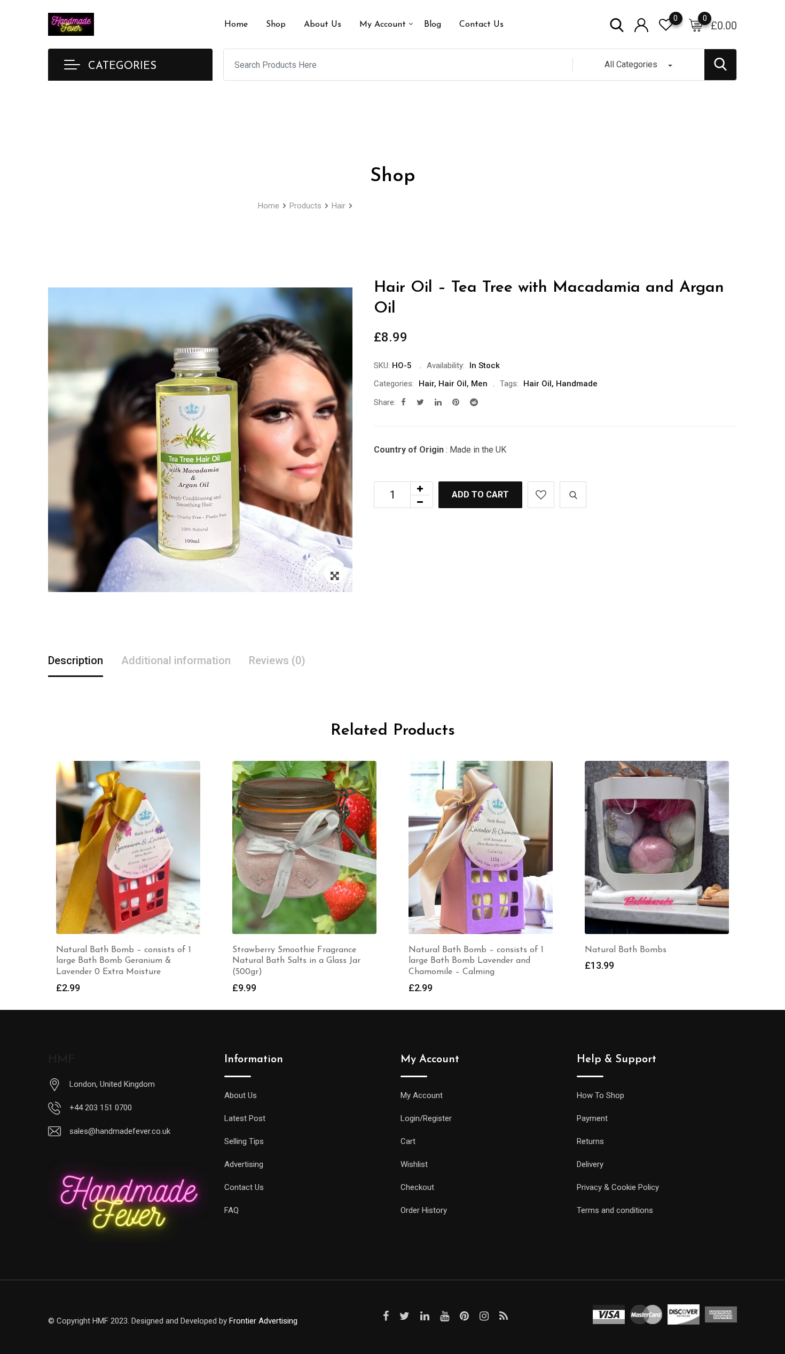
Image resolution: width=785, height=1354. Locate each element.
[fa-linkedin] (438, 402)
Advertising (243, 1164)
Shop (276, 24)
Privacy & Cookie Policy (618, 1187)
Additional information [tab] (176, 660)
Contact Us (481, 24)
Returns (590, 1141)
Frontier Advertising (263, 1321)
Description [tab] (75, 660)
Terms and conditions (615, 1210)
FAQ (231, 1210)
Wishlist (414, 1164)
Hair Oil (452, 383)
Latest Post (244, 1118)
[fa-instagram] (484, 1316)
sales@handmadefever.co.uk (119, 1131)
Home (236, 24)
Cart (408, 1141)
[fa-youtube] (444, 1316)
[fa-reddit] (474, 402)
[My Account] (641, 24)
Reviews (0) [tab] (277, 660)
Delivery (590, 1164)
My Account (382, 24)
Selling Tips (244, 1141)
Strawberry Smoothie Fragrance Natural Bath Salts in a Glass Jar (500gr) (296, 961)
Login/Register (426, 1118)
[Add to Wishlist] (541, 494)
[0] (696, 24)
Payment (592, 1118)
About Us (322, 24)
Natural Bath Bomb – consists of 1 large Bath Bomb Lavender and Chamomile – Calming (476, 961)
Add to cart (480, 494)
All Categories (631, 64)
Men (479, 383)
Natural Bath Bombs (625, 950)
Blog (432, 24)
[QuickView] (573, 494)
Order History (424, 1210)
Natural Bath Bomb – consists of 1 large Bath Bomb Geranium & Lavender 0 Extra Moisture (123, 961)
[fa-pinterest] (455, 402)
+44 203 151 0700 (100, 1107)
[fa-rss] (503, 1316)
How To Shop (600, 1095)
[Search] (617, 24)
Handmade (577, 383)
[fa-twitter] (420, 402)
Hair (426, 383)
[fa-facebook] (403, 402)
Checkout (417, 1187)
